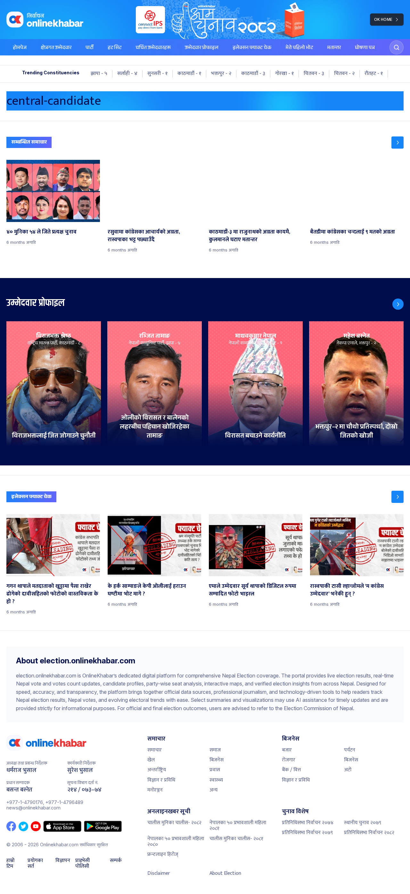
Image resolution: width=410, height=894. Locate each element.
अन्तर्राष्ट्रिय (156, 770)
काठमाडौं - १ (189, 73)
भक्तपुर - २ (221, 73)
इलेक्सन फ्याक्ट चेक (252, 48)
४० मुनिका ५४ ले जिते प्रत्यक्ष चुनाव (41, 231)
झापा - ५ (99, 73)
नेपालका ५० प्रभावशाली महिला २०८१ (237, 825)
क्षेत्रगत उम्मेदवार (56, 48)
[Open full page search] (397, 47)
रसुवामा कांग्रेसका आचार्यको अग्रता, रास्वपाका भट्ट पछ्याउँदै (144, 235)
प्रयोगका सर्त (35, 864)
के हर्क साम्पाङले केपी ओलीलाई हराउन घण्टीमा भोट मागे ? (147, 590)
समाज (215, 750)
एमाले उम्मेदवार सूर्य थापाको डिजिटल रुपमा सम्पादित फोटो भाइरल (252, 590)
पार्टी (90, 48)
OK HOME (383, 19)
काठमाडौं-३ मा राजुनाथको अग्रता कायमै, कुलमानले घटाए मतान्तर (249, 235)
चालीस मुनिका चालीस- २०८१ (236, 838)
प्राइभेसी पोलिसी (82, 864)
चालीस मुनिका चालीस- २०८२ (174, 822)
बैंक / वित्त (291, 770)
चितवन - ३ (314, 73)
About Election (225, 873)
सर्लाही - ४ (127, 73)
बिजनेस (216, 760)
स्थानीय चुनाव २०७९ (362, 822)
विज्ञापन (62, 861)
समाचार (154, 750)
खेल (151, 760)
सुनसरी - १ (157, 73)
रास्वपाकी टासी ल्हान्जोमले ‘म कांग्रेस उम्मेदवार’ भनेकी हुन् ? (347, 590)
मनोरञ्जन (155, 790)
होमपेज (20, 48)
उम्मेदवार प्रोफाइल (201, 48)
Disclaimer (158, 873)
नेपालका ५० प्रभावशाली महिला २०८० (175, 841)
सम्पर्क (116, 861)
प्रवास (214, 770)
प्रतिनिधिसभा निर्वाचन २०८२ (369, 832)
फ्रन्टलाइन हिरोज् (162, 854)
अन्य (213, 790)
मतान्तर (334, 48)
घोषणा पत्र (365, 48)
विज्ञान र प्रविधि (161, 780)
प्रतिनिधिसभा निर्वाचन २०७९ (307, 832)
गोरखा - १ (284, 73)
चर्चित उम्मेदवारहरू (153, 48)
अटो (347, 770)
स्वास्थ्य (216, 780)
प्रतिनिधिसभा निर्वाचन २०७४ (307, 822)
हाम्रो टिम (10, 864)
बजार (287, 750)
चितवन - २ (344, 73)
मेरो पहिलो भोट (299, 48)
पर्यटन (349, 750)
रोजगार (288, 760)
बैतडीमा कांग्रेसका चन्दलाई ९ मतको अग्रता (352, 231)
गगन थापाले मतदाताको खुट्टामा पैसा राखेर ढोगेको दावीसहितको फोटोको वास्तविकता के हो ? (52, 594)
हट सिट (114, 48)
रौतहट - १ (374, 73)
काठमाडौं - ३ (253, 73)
